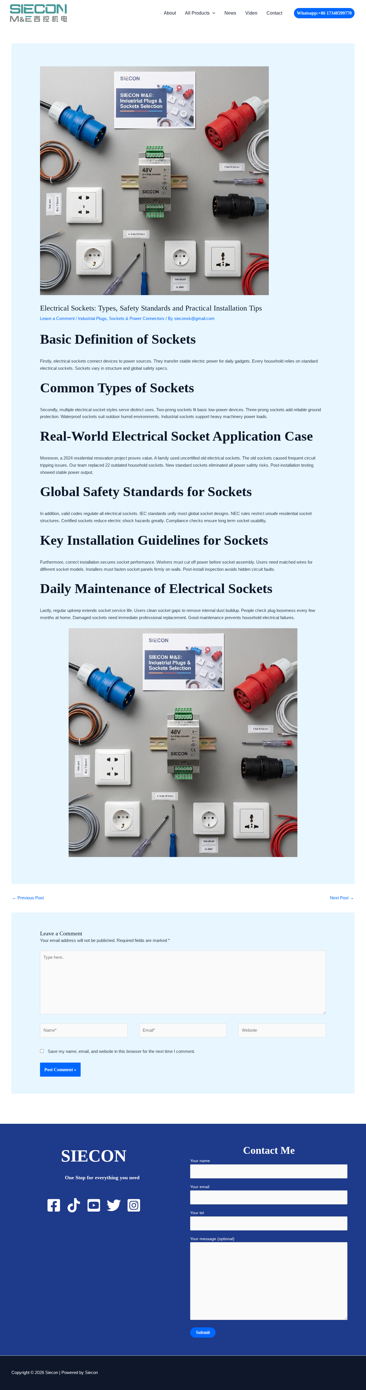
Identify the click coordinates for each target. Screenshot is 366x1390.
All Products (197, 13)
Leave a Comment (57, 318)
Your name (200, 1160)
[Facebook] (54, 1205)
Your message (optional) (212, 1238)
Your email (199, 1186)
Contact (274, 13)
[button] (212, 13)
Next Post (342, 897)
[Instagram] (134, 1205)
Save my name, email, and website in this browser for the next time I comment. (121, 1051)
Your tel (197, 1212)
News (230, 13)
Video (251, 13)
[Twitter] (114, 1205)
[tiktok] (74, 1205)
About (170, 13)
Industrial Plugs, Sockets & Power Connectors (121, 318)
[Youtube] (94, 1205)
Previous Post (28, 897)
